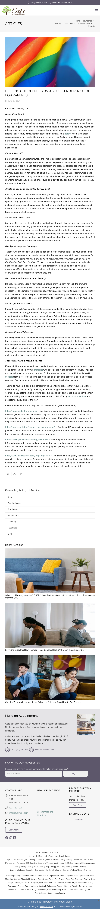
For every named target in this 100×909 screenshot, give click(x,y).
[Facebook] (6, 837)
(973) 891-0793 (16, 808)
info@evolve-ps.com (18, 813)
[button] (97, 10)
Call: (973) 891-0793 (19, 750)
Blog (10, 534)
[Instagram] (10, 838)
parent (68, 134)
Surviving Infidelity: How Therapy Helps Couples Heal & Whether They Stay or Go (44, 650)
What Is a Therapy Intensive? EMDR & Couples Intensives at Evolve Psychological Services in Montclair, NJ (50, 596)
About (10, 497)
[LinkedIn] (14, 837)
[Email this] (8, 474)
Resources (12, 528)
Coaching (12, 521)
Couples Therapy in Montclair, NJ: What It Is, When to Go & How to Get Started (43, 702)
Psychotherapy (14, 503)
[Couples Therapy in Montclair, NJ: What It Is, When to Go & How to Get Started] (50, 677)
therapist (38, 370)
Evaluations (13, 515)
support (9, 377)
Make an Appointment (45, 750)
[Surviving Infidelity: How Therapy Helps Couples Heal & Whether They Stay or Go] (50, 625)
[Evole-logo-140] (13, 10)
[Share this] (14, 474)
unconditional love (77, 396)
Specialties (13, 509)
